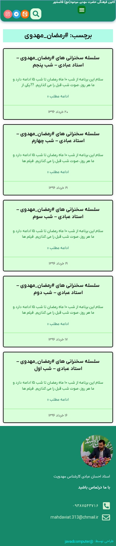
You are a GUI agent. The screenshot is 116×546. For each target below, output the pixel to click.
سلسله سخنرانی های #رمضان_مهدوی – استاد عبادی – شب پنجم (58, 62)
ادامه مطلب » (58, 96)
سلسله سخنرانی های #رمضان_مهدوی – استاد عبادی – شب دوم (58, 289)
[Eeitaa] (25, 14)
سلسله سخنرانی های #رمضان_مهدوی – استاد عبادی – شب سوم (58, 213)
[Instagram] (8, 14)
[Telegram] (16, 14)
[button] (82, 10)
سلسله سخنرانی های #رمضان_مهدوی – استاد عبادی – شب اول (58, 365)
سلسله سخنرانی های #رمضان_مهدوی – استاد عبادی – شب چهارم (58, 137)
